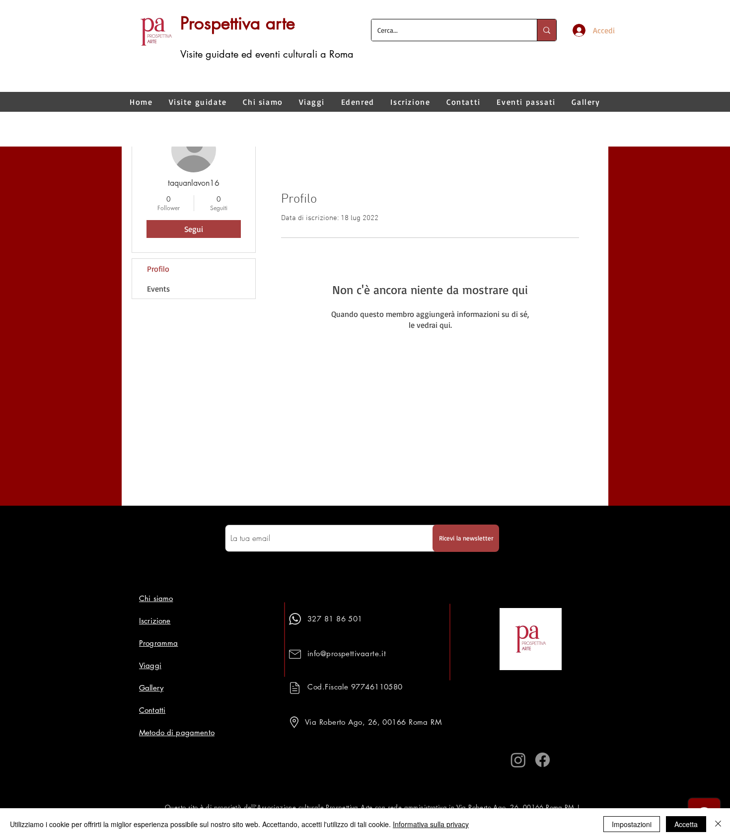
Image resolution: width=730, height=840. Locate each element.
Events (158, 289)
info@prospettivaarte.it (346, 653)
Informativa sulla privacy (431, 824)
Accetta (686, 824)
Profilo (158, 269)
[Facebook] (542, 759)
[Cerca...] (546, 30)
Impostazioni (632, 824)
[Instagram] (518, 759)
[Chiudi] (718, 824)
